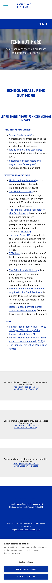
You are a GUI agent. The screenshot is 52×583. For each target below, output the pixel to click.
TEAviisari (14, 253)
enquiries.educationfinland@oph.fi (26, 529)
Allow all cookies (26, 576)
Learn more (16, 553)
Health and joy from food (22, 180)
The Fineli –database (20, 191)
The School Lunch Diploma (23, 270)
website (25, 231)
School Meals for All (19, 135)
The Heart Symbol (18, 235)
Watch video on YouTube (25, 389)
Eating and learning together (24, 149)
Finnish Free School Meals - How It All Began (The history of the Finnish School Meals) (27, 330)
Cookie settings (26, 562)
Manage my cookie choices (26, 387)
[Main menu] (5, 5)
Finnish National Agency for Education (25, 504)
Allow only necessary (26, 569)
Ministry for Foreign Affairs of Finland (25, 507)
